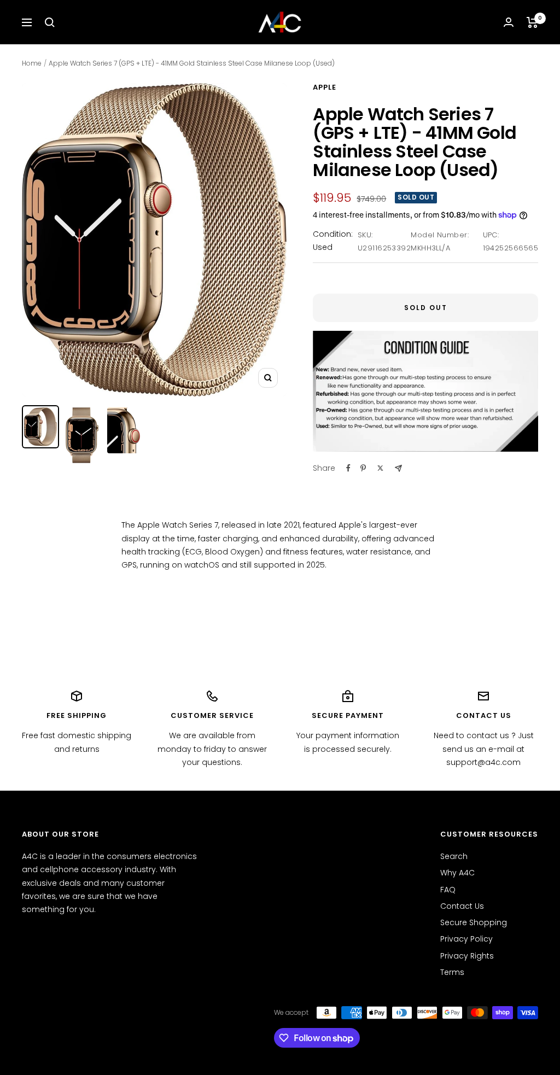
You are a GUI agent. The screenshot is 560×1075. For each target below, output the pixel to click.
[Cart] (532, 22)
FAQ (448, 889)
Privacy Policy (466, 938)
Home (32, 63)
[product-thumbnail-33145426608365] (123, 430)
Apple (324, 87)
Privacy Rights (467, 955)
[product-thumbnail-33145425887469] (40, 426)
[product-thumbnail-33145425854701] (82, 435)
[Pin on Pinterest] (363, 468)
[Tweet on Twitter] (380, 468)
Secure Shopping (473, 922)
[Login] (509, 22)
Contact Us (462, 906)
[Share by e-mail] (398, 468)
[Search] (50, 22)
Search (454, 856)
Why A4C (457, 872)
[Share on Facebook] (348, 468)
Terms (452, 972)
